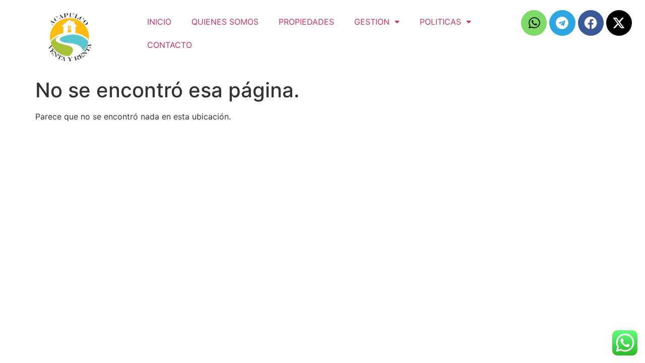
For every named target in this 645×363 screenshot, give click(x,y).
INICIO (159, 22)
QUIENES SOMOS (225, 22)
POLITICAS (440, 22)
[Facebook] (591, 23)
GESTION (372, 22)
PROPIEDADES (306, 22)
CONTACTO (169, 45)
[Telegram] (562, 23)
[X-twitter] (619, 23)
